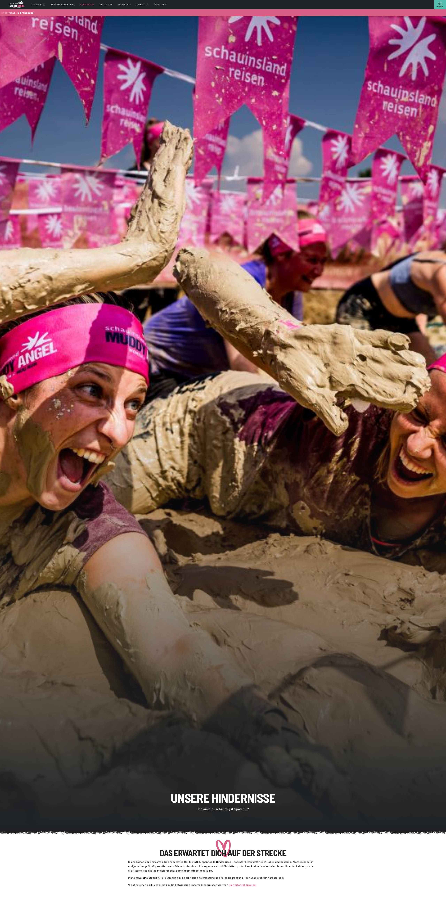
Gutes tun (142, 4)
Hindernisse (87, 4)
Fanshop (123, 4)
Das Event (37, 4)
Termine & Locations (63, 4)
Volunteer (106, 4)
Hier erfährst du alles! (242, 884)
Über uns (159, 4)
